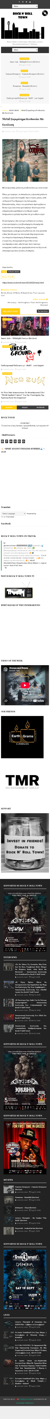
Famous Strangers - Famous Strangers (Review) (25, 74)
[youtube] (30, 2)
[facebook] (19, 2)
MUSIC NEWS (24, 58)
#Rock (30, 563)
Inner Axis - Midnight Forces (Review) (25, 62)
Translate (10, 517)
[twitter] (26, 2)
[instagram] (23, 2)
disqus (25, 407)
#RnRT (32, 560)
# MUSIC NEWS (13, 272)
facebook (40, 407)
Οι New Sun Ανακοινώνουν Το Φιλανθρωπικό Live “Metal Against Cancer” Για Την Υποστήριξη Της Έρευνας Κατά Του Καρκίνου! (22, 395)
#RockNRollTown (10, 563)
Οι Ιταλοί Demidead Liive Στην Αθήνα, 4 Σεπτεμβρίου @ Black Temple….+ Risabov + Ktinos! (30, 1380)
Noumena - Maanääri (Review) (25, 86)
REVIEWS (24, 71)
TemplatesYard (26, 1399)
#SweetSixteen (21, 563)
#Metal (35, 563)
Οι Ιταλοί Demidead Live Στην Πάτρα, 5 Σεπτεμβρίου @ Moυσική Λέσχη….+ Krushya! (30, 1334)
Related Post (10, 311)
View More (44, 311)
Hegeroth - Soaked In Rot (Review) (29, 1228)
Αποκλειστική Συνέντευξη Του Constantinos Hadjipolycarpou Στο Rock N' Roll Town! (30, 1028)
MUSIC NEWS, (34, 131)
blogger (9, 407)
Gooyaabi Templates (25, 1403)
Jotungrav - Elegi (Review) (25, 1207)
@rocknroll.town (10, 546)
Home (4, 110)
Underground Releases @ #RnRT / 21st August (25, 98)
